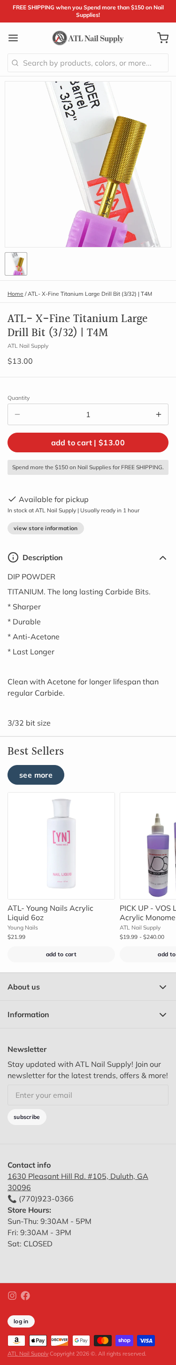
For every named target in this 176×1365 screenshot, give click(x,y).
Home (15, 293)
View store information (46, 528)
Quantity (19, 397)
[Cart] (159, 38)
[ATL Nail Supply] (88, 38)
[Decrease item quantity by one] (17, 414)
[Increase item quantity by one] (158, 414)
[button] (88, 442)
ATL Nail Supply (28, 1353)
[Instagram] (12, 1295)
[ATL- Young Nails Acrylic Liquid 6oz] (61, 846)
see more (36, 775)
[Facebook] (25, 1295)
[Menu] (17, 38)
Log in (21, 1321)
